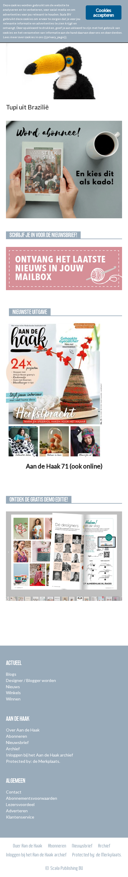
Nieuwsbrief (17, 742)
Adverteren (17, 810)
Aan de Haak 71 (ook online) (64, 466)
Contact (13, 791)
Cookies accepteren (103, 12)
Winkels (13, 692)
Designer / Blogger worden (31, 680)
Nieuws (13, 686)
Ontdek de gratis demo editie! (39, 499)
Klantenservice (20, 816)
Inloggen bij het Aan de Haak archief (39, 754)
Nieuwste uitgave (30, 312)
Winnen (13, 698)
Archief (13, 748)
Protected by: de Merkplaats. (33, 761)
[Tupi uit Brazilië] (64, 70)
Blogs (11, 674)
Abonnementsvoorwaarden (31, 798)
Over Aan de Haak (23, 729)
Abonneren (16, 736)
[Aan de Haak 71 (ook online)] (64, 390)
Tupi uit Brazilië (27, 107)
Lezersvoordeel (20, 804)
